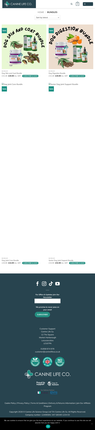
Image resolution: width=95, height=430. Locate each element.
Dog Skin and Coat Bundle (12, 73)
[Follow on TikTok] (51, 284)
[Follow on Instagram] (44, 284)
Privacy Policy (23, 403)
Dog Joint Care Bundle (10, 260)
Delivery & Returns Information (62, 403)
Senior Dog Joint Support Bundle (61, 260)
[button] (77, 4)
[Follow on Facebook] (37, 284)
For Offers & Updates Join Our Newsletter (47, 296)
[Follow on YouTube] (57, 284)
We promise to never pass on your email (47, 308)
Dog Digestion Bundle (57, 73)
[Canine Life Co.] (19, 4)
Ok (48, 426)
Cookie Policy (10, 403)
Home (41, 12)
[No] (91, 424)
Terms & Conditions (39, 403)
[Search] (71, 4)
